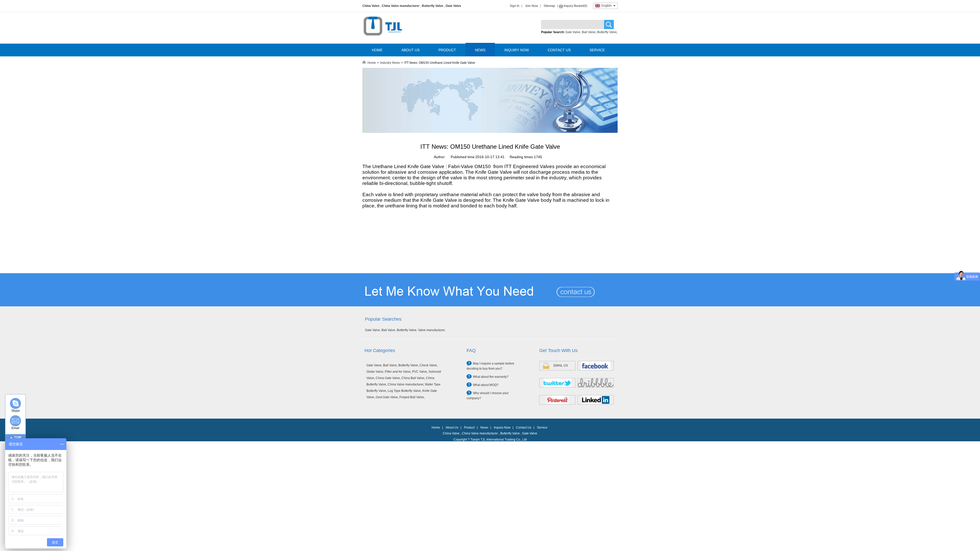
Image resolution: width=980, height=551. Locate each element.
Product (469, 427)
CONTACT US (559, 50)
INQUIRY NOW (516, 50)
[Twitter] (557, 382)
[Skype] (15, 403)
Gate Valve (453, 6)
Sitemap (549, 6)
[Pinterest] (557, 399)
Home (372, 63)
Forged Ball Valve (411, 397)
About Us (452, 427)
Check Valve (428, 365)
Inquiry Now (502, 427)
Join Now (531, 6)
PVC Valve (419, 371)
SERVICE (597, 50)
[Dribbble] (596, 382)
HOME (377, 50)
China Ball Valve (412, 378)
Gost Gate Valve (387, 397)
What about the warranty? (490, 377)
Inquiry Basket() (575, 6)
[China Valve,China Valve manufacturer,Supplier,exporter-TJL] (382, 39)
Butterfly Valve (432, 6)
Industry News (390, 63)
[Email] (15, 420)
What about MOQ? (485, 385)
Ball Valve (589, 32)
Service (542, 427)
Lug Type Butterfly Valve (404, 391)
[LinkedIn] (596, 399)
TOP (17, 437)
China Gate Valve (388, 378)
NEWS (480, 50)
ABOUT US (410, 50)
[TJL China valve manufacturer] (490, 132)
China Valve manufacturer (401, 6)
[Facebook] (596, 365)
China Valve (370, 6)
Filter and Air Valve (398, 371)
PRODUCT (447, 50)
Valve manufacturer (431, 330)
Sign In (514, 6)
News (484, 427)
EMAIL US (561, 365)
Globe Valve (374, 371)
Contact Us (523, 427)
